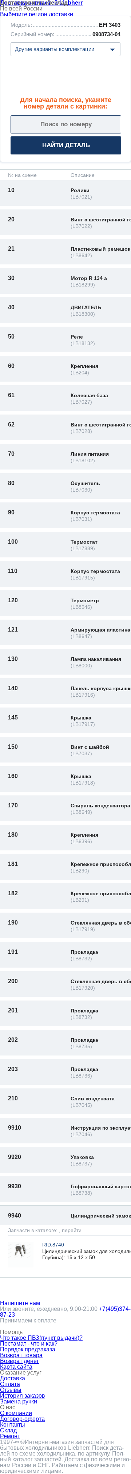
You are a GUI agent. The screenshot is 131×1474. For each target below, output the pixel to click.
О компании (16, 1413)
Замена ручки (18, 1401)
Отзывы (10, 1390)
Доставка (12, 1378)
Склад (8, 1430)
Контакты (12, 1425)
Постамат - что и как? (28, 1344)
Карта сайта (16, 1367)
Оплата (10, 1384)
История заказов (22, 1396)
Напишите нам (20, 1303)
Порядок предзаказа (27, 1349)
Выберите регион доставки (36, 14)
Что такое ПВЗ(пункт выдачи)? (41, 1338)
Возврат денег (19, 1361)
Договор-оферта (22, 1419)
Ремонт (10, 1436)
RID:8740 (53, 1245)
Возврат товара (21, 1355)
